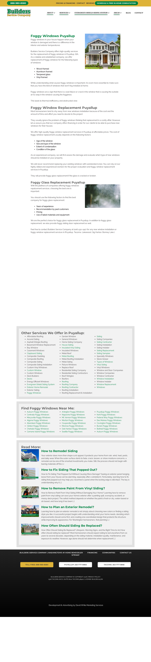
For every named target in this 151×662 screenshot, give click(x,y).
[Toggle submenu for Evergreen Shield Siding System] (108, 13)
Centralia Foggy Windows (38, 415)
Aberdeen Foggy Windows (38, 423)
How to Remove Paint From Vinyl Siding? (73, 488)
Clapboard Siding (34, 353)
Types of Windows (105, 362)
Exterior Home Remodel (37, 387)
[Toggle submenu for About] (54, 13)
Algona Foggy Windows (37, 420)
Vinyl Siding (102, 365)
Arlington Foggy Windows (73, 412)
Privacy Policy (94, 577)
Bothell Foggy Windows (107, 429)
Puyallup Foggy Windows (108, 412)
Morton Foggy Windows (72, 420)
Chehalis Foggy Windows (38, 429)
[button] (17, 3)
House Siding (67, 345)
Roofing (65, 382)
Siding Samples (103, 353)
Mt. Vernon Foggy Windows (74, 417)
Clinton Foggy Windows (37, 426)
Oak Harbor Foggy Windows (74, 429)
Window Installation (105, 379)
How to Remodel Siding (59, 451)
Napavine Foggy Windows (73, 415)
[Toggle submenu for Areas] (121, 13)
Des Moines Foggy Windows (109, 420)
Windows (101, 387)
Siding (99, 336)
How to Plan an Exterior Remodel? (67, 507)
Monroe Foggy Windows (72, 426)
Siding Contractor (104, 342)
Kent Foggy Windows (106, 415)
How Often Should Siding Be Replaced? (71, 525)
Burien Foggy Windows (107, 426)
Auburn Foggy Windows (37, 412)
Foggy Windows (34, 393)
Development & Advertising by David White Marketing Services (76, 605)
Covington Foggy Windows (108, 423)
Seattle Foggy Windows (72, 432)
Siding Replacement (105, 351)
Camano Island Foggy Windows (41, 432)
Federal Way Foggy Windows (109, 417)
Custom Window (34, 370)
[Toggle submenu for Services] (69, 13)
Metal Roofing (68, 356)
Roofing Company (70, 384)
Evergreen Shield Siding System (41, 384)
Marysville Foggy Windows (38, 417)
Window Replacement (106, 384)
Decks (29, 379)
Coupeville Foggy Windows (74, 423)
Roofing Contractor (70, 387)
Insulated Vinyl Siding (71, 348)
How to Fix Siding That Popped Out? (69, 469)
